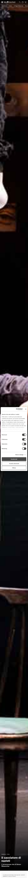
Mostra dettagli (19, 454)
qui (18, 875)
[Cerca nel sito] (19, 2)
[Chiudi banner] (25, 409)
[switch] (24, 439)
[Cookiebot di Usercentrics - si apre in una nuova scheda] (16, 409)
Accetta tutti (14, 459)
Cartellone (4, 6)
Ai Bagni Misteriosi (18, 6)
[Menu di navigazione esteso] (2, 2)
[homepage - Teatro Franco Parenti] (10, 2)
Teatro (10, 6)
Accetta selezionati (14, 463)
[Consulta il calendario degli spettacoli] (22, 2)
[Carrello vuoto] (25, 2)
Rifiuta (14, 467)
